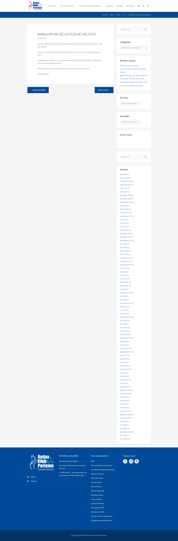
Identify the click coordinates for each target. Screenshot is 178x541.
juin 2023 (123, 220)
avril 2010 (123, 408)
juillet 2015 (123, 331)
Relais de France (97, 478)
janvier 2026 (124, 178)
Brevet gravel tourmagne (129, 66)
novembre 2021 (125, 258)
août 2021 (123, 268)
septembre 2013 (125, 352)
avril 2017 (123, 314)
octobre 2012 (124, 369)
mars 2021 (123, 279)
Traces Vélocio (96, 499)
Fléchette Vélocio (97, 495)
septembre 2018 (126, 293)
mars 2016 (123, 328)
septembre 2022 (126, 240)
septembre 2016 (125, 317)
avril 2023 (123, 227)
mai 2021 (123, 272)
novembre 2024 (125, 199)
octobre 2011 (124, 380)
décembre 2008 (125, 432)
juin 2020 (123, 289)
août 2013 (123, 355)
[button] (148, 6)
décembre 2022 (125, 234)
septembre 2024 (126, 202)
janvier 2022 (124, 254)
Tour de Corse (96, 482)
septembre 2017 (125, 303)
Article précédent (38, 90)
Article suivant (104, 90)
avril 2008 (123, 435)
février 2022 (124, 251)
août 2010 (123, 397)
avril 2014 (123, 345)
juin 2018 (123, 296)
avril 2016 (123, 324)
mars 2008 (124, 439)
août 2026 (123, 174)
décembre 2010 (125, 390)
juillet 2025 (123, 188)
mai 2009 (123, 425)
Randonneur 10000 (98, 512)
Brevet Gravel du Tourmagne (101, 465)
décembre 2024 (125, 195)
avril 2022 (123, 244)
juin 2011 (123, 383)
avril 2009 (123, 428)
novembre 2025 (125, 181)
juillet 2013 (123, 359)
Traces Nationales (97, 503)
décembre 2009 (125, 415)
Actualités (119, 6)
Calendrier (109, 6)
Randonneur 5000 (97, 508)
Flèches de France (97, 474)
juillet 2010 (123, 401)
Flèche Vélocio (96, 487)
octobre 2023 (125, 213)
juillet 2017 (123, 307)
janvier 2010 (124, 411)
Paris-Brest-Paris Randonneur (90, 6)
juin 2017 (123, 310)
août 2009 (123, 421)
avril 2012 (123, 376)
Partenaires (130, 6)
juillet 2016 (123, 321)
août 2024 (123, 206)
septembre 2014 (125, 338)
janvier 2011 (124, 387)
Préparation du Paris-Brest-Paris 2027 (133, 82)
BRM (92, 461)
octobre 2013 (124, 348)
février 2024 (124, 209)
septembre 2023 (126, 216)
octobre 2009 (125, 418)
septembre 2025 (126, 185)
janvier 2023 (124, 230)
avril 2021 (123, 275)
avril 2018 (123, 300)
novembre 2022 (125, 237)
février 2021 (124, 282)
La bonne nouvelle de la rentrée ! (131, 86)
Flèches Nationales (98, 491)
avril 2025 (123, 192)
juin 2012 (123, 373)
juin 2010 (123, 404)
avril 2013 (123, 362)
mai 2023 (123, 223)
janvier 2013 (124, 366)
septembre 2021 (125, 265)
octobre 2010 (124, 394)
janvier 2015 (124, 334)
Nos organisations (67, 6)
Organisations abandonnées (101, 520)
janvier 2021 (124, 286)
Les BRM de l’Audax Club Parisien (103, 470)
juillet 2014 (123, 341)
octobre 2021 (124, 261)
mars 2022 (123, 247)
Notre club (52, 6)
